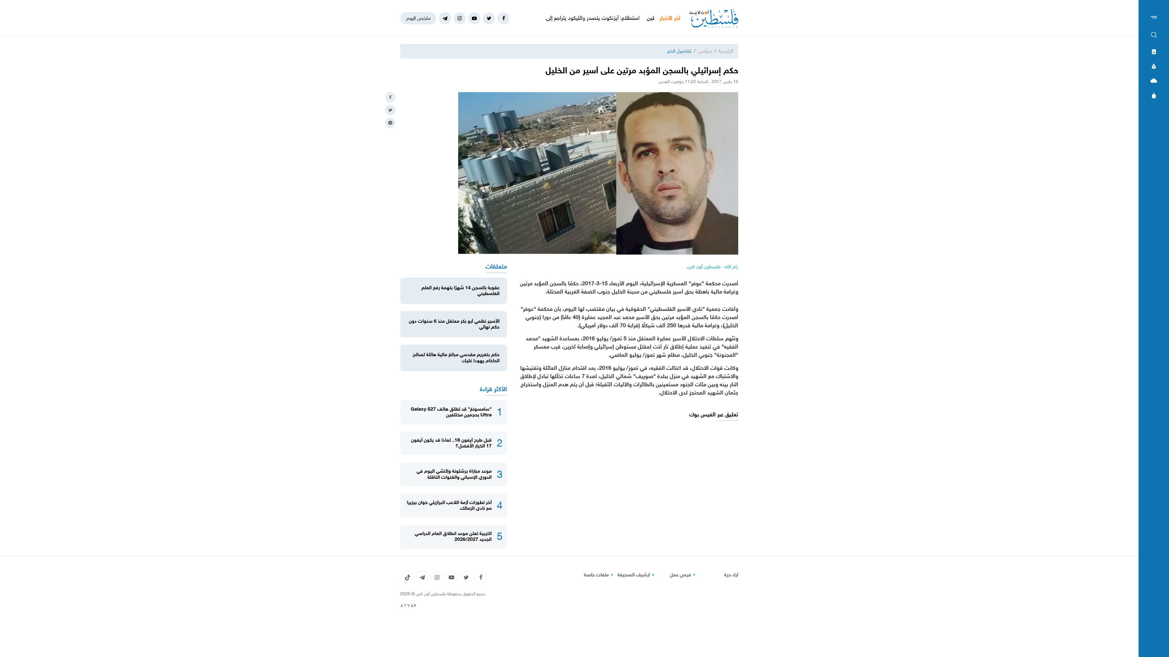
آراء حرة (731, 575)
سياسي (705, 51)
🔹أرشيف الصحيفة (636, 575)
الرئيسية (725, 51)
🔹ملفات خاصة (599, 575)
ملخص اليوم (418, 18)
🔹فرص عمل (683, 575)
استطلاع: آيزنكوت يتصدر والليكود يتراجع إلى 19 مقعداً (618, 18)
